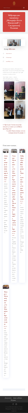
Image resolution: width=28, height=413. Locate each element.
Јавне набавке (17, 398)
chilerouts (11, 49)
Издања (13, 400)
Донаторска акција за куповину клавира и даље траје (6, 166)
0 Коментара (8, 57)
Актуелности (9, 53)
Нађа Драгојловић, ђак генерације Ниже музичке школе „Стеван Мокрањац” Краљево (22, 177)
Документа (8, 398)
